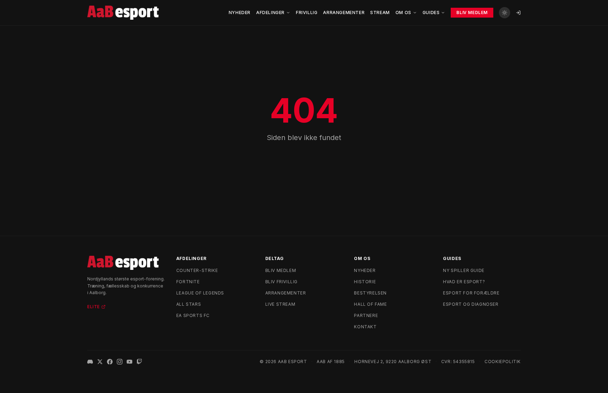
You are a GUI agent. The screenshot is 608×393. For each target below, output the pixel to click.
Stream (380, 12)
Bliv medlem (280, 270)
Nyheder (240, 12)
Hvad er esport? (464, 281)
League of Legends (200, 293)
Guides (431, 12)
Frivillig (306, 12)
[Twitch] (139, 362)
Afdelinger (270, 12)
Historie (365, 281)
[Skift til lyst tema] (504, 12)
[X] (100, 362)
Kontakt (365, 326)
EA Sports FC (193, 315)
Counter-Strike (197, 270)
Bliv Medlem (472, 12)
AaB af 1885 (331, 361)
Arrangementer (344, 12)
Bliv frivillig (281, 281)
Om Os (403, 12)
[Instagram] (119, 362)
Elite (93, 306)
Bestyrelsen (370, 293)
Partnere (366, 315)
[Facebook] (110, 362)
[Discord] (90, 362)
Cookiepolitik (502, 361)
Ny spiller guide (463, 270)
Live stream (280, 304)
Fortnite (188, 281)
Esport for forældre (471, 293)
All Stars (188, 304)
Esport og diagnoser (470, 304)
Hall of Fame (370, 304)
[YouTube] (129, 362)
